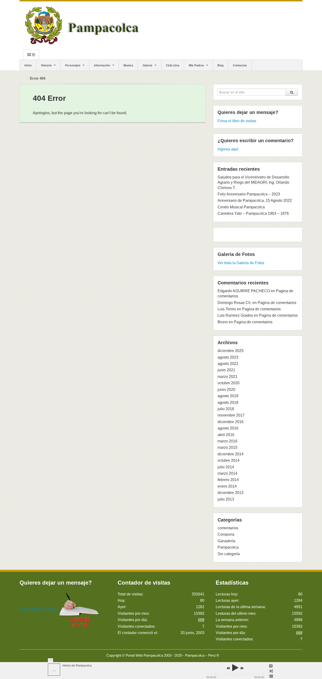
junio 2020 (226, 390)
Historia (46, 65)
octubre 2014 (228, 460)
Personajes (72, 65)
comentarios (228, 528)
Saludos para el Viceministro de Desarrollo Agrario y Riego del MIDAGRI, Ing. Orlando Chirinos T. (253, 182)
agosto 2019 (228, 396)
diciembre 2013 (231, 493)
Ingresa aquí (228, 149)
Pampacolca (228, 547)
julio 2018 (226, 409)
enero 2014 (227, 486)
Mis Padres (196, 65)
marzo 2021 (227, 377)
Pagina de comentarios (277, 303)
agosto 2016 (228, 428)
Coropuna (226, 534)
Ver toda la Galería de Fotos (241, 263)
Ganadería (226, 541)
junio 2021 (226, 370)
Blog (220, 65)
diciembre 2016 (231, 422)
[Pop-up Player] (271, 666)
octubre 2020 (228, 383)
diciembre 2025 (231, 351)
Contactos (240, 65)
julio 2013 (226, 499)
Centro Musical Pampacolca (241, 207)
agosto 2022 (228, 364)
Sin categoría (229, 554)
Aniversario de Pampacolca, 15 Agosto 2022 (255, 200)
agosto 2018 (228, 402)
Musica (128, 65)
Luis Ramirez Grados (235, 315)
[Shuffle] (271, 671)
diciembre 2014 (231, 454)
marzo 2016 (227, 441)
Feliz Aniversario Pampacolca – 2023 (249, 194)
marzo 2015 (227, 447)
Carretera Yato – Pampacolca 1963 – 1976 (253, 213)
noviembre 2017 (231, 415)
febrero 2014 (228, 480)
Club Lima (172, 65)
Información (102, 65)
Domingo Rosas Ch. (235, 303)
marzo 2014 (227, 473)
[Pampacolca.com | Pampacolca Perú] (82, 25)
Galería (147, 65)
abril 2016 (226, 435)
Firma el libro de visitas (237, 121)
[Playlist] (271, 676)
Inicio (28, 65)
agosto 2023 (228, 357)
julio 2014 (226, 467)
